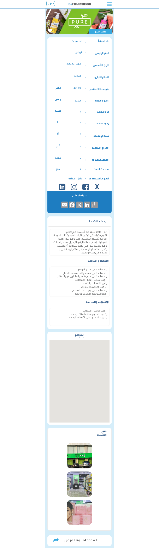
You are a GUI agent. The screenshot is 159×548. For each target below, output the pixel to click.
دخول (50, 3)
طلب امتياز (100, 31)
